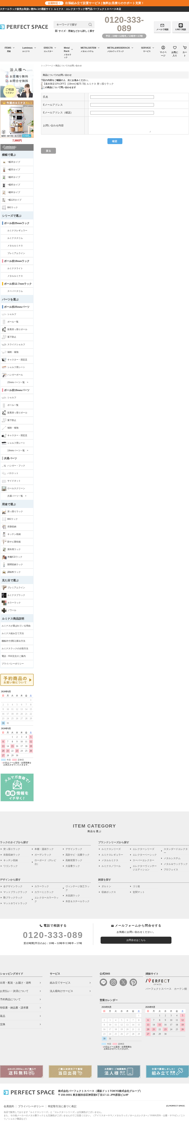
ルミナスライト (15, 268)
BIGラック (12, 207)
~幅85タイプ (13, 184)
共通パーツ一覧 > (16, 496)
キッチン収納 (14, 534)
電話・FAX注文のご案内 (14, 656)
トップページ (47, 65)
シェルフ (11, 314)
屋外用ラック (14, 549)
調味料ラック (14, 572)
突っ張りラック (15, 511)
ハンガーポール (15, 374)
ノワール (11, 610)
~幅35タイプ (13, 162)
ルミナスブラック (16, 595)
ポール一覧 (12, 321)
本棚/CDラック (14, 557)
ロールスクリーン (16, 488)
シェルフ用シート (16, 367)
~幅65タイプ (13, 177)
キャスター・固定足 (17, 359)
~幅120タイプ (14, 200)
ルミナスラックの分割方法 (15, 648)
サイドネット (14, 481)
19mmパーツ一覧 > (17, 450)
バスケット (12, 473)
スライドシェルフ (16, 344)
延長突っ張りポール (17, 329)
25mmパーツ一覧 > (17, 382)
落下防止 (11, 337)
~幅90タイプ (13, 192)
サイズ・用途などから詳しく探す (74, 31)
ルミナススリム (15, 238)
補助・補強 (12, 352)
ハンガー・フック (16, 465)
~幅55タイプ (13, 169)
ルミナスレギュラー (17, 230)
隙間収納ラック (15, 564)
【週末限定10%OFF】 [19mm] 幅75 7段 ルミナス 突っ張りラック (78, 83)
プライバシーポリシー (13, 663)
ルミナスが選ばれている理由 (16, 626)
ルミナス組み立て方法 (13, 633)
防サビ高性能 (14, 541)
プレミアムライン (16, 253)
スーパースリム (15, 291)
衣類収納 (11, 526)
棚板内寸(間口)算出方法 (13, 641)
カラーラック (14, 602)
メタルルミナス (15, 245)
